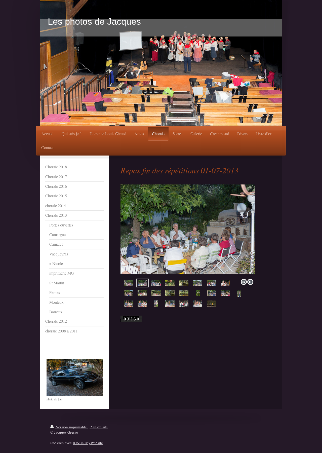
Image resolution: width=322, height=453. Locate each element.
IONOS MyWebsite (88, 442)
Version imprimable (71, 426)
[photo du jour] (75, 377)
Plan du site (99, 426)
